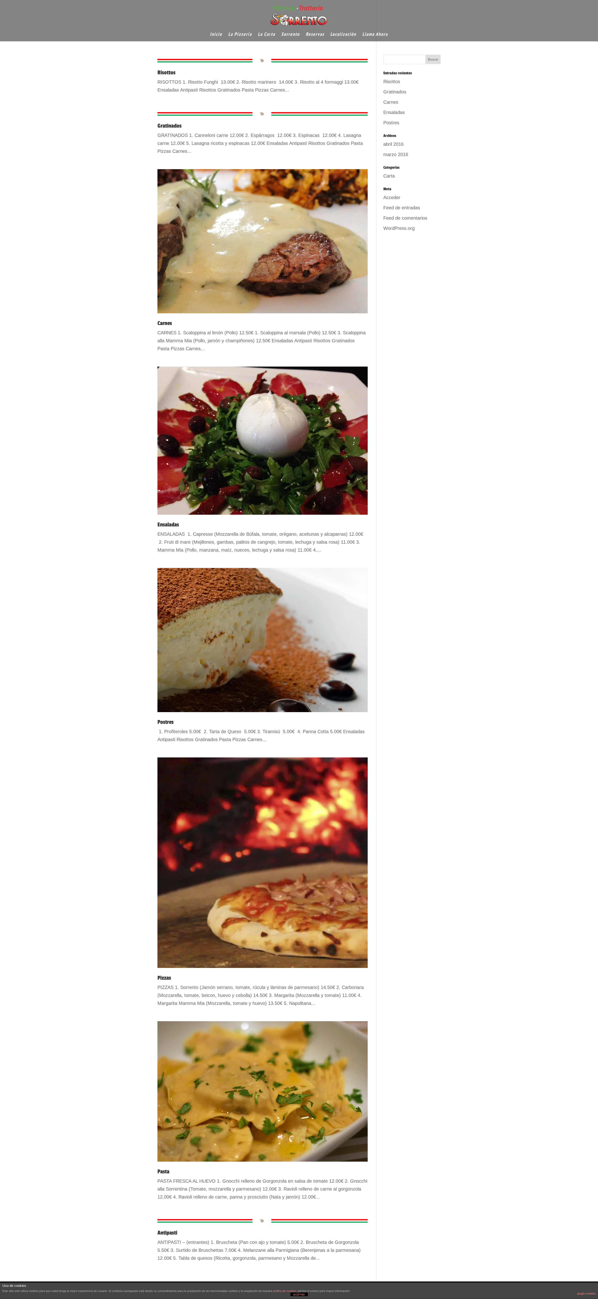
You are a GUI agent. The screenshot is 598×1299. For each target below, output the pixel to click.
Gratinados (169, 125)
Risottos (166, 72)
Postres (165, 722)
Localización (343, 34)
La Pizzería (240, 34)
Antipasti (167, 1232)
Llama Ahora (375, 34)
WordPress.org (399, 228)
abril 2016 (393, 144)
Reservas (315, 34)
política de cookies (284, 1291)
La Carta (266, 34)
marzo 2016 (395, 154)
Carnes (164, 323)
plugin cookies (586, 1293)
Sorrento (290, 34)
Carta (389, 175)
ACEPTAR (299, 1294)
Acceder (391, 197)
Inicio (216, 34)
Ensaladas (168, 524)
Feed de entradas (401, 207)
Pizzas (164, 977)
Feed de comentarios (405, 218)
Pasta (163, 1171)
